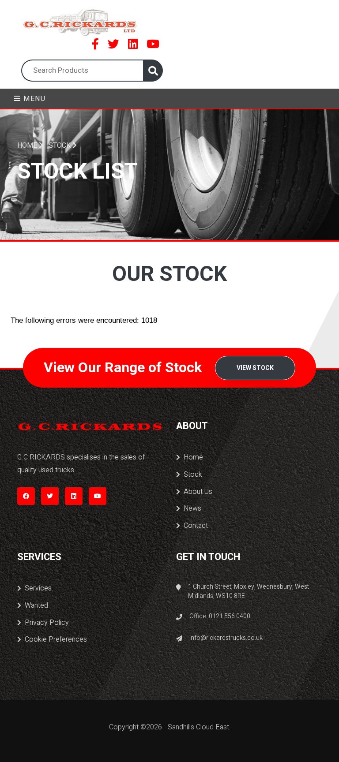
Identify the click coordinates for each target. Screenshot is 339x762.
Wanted (36, 605)
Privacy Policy (47, 622)
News (192, 508)
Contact (196, 525)
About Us (198, 491)
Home (28, 145)
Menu (33, 98)
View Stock (255, 368)
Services (38, 588)
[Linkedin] (133, 44)
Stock (193, 474)
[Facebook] (95, 44)
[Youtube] (153, 44)
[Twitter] (113, 44)
